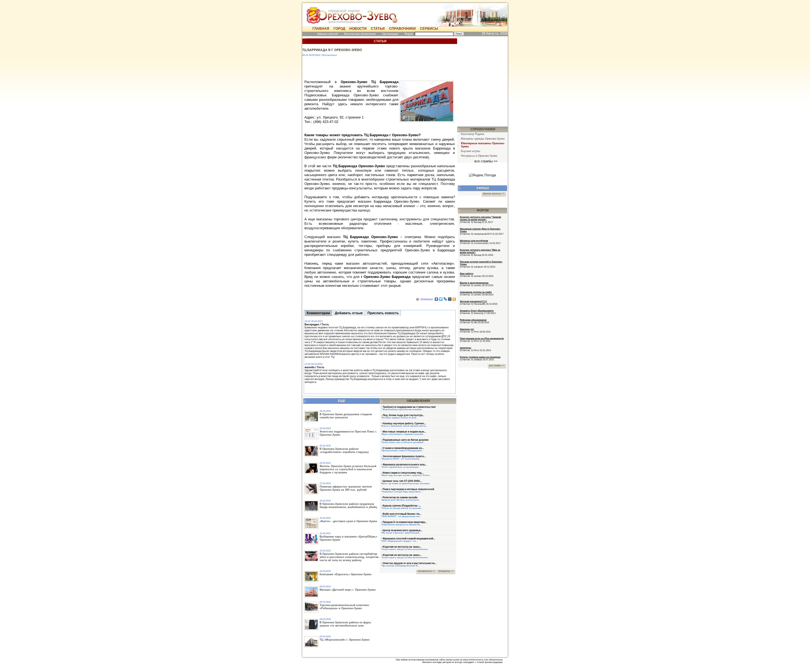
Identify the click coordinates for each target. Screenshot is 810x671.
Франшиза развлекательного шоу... (405, 464)
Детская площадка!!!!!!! (473, 301)
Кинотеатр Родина (472, 134)
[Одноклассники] (454, 299)
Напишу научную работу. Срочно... (404, 423)
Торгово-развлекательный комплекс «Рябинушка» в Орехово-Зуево (344, 607)
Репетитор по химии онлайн (400, 497)
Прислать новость (383, 313)
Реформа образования (473, 320)
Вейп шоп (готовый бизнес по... (402, 513)
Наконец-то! (467, 329)
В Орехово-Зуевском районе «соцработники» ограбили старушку (344, 450)
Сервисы (429, 28)
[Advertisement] (379, 67)
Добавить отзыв (349, 313)
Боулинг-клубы (470, 151)
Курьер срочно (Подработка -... (402, 505)
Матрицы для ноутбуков (474, 240)
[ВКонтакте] (436, 299)
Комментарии (318, 313)
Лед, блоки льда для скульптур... (403, 415)
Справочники (402, 28)
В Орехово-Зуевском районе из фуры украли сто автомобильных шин (345, 624)
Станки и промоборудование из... (403, 448)
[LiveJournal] (445, 299)
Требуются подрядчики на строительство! (409, 407)
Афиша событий (327, 33)
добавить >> (446, 571)
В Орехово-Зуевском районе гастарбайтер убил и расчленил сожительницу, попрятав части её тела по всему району (349, 557)
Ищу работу (466, 273)
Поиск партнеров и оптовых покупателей (408, 489)
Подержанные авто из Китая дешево (405, 439)
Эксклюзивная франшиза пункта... (404, 456)
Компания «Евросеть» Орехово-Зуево (345, 574)
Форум (409, 33)
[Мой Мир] (450, 299)
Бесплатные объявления (360, 33)
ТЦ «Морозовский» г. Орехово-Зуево (345, 639)
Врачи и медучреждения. (474, 283)
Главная (320, 28)
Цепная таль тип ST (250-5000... (402, 481)
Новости (358, 28)
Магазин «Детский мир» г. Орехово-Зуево (348, 589)
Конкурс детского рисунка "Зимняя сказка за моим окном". (480, 218)
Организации (390, 33)
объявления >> (426, 571)
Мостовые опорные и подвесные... (404, 431)
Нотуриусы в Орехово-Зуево (479, 155)
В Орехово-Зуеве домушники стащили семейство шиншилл (346, 416)
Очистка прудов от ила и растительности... (409, 563)
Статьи (378, 28)
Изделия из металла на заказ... (402, 546)
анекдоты (465, 347)
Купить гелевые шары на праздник (480, 357)
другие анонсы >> (494, 193)
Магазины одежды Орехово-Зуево (483, 138)
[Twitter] (441, 299)
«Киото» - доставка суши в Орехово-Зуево (348, 521)
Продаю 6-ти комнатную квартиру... (405, 522)
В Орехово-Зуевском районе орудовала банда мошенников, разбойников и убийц (348, 505)
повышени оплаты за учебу (476, 292)
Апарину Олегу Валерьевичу (477, 310)
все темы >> (497, 365)
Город (339, 28)
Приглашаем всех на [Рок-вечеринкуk (482, 338)
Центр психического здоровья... (402, 530)
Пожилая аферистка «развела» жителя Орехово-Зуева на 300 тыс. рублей (346, 488)
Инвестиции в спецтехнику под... (403, 472)
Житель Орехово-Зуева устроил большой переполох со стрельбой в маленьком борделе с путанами (348, 469)
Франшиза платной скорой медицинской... (409, 538)
